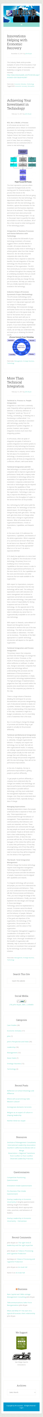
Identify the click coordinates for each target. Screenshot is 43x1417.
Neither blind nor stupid (16, 1121)
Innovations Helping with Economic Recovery (17, 42)
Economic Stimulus (20, 84)
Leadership (11, 1047)
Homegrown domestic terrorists (19, 1107)
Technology (30, 84)
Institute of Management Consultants (21, 1142)
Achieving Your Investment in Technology (19, 104)
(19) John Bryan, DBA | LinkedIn (21, 1005)
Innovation (31, 86)
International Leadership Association (22, 1145)
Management (18, 361)
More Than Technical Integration (15, 382)
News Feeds (11, 1058)
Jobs (8, 1036)
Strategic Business (28, 361)
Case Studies (11, 1025)
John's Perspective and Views (18, 1042)
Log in (21, 1408)
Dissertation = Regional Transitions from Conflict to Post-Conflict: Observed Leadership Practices (21, 1156)
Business (22, 1289)
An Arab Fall (22, 1267)
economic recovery (21, 86)
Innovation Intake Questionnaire (19, 1186)
